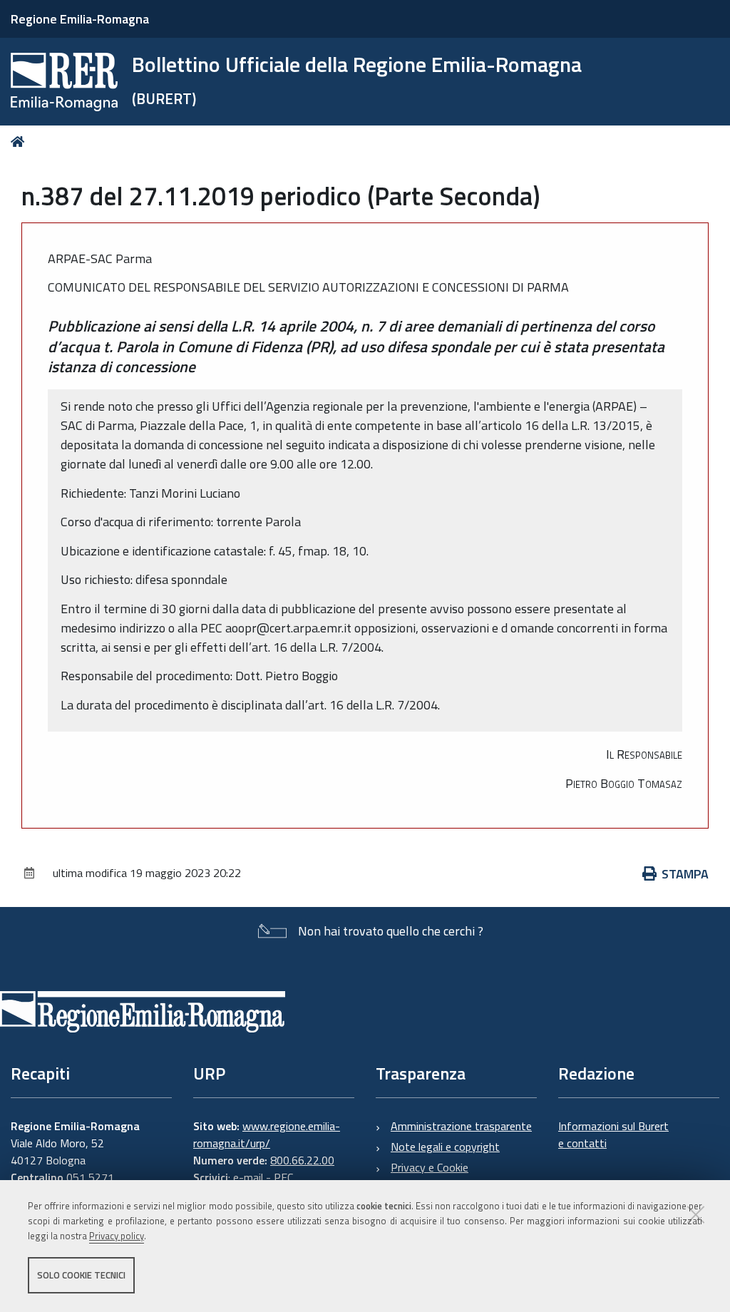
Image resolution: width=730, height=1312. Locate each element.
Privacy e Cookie (429, 1167)
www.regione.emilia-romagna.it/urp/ (266, 1134)
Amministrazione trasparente (461, 1125)
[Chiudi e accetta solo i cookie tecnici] (695, 1214)
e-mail (248, 1177)
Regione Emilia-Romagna (80, 19)
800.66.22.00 (302, 1160)
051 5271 (90, 1177)
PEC (283, 1177)
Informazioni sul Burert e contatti (613, 1134)
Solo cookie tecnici (81, 1275)
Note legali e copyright (445, 1146)
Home (20, 141)
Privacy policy (116, 1236)
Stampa (685, 873)
